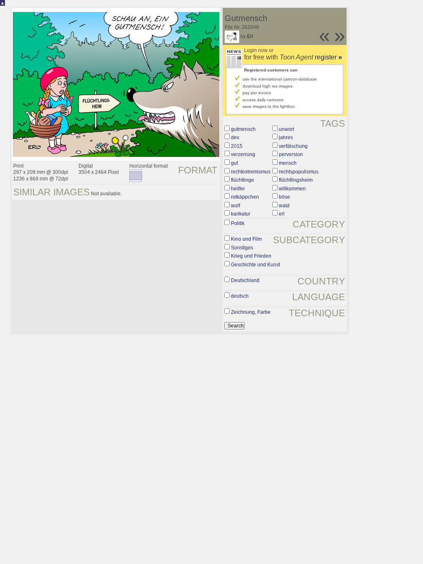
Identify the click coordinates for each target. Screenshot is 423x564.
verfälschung (293, 146)
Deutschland (245, 280)
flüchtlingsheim (296, 180)
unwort (286, 129)
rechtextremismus (251, 172)
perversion (291, 154)
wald (284, 206)
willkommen (292, 189)
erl (282, 214)
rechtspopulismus (298, 172)
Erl (250, 36)
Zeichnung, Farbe (251, 312)
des (235, 137)
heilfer (238, 189)
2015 (236, 146)
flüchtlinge (242, 180)
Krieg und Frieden (251, 256)
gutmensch (243, 129)
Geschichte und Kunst (255, 265)
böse (284, 197)
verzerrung (243, 154)
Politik (238, 223)
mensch (288, 163)
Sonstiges (242, 248)
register (328, 57)
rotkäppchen (245, 197)
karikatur (240, 214)
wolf (235, 206)
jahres (286, 137)
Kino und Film (246, 239)
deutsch (240, 296)
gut (234, 163)
